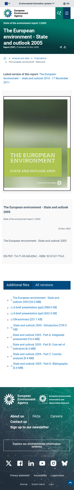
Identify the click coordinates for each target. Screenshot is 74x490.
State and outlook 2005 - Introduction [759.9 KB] (40, 327)
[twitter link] (9, 463)
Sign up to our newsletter (29, 427)
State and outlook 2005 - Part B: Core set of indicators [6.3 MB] (39, 346)
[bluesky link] (65, 463)
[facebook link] (20, 463)
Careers (56, 416)
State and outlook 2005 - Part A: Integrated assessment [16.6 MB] (38, 337)
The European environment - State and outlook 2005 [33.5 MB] (36, 300)
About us (17, 416)
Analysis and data (20, 58)
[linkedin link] (31, 463)
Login (51, 484)
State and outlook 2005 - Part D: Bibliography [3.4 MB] (40, 365)
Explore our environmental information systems (37, 445)
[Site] (24, 13)
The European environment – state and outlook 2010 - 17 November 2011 (35, 78)
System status (38, 484)
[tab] (17, 285)
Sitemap (24, 484)
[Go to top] (70, 483)
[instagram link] (53, 463)
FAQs (36, 416)
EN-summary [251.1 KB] (27, 319)
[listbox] (37, 3)
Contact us (18, 422)
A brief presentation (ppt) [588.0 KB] (35, 307)
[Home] (5, 58)
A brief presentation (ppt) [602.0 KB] (35, 313)
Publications (40, 58)
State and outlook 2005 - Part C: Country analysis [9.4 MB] (37, 356)
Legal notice (57, 475)
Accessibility (40, 475)
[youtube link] (42, 463)
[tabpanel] (37, 333)
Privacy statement (20, 475)
